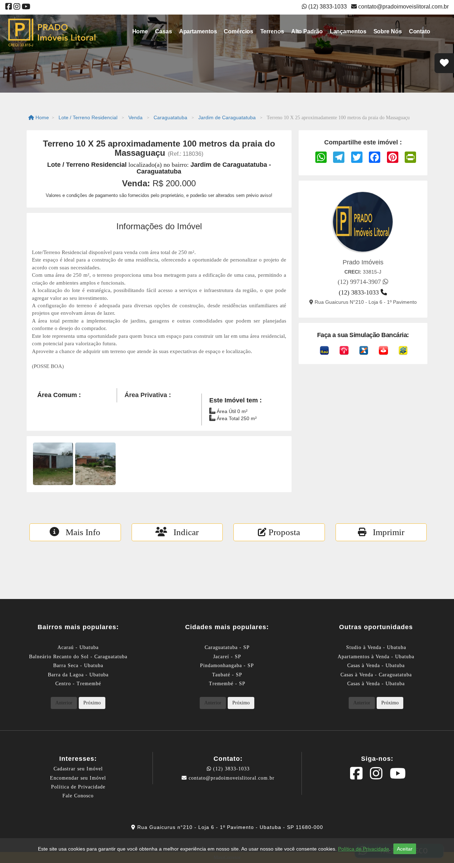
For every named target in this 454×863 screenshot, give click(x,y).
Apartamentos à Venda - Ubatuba (376, 656)
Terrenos (272, 31)
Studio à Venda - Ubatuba (376, 647)
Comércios (238, 31)
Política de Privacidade (78, 787)
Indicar (183, 532)
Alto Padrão (307, 31)
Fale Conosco (78, 795)
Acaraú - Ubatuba (78, 647)
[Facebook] (8, 7)
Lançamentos (348, 31)
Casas (163, 31)
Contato (419, 31)
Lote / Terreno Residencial (88, 117)
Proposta (283, 532)
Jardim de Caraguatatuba (227, 117)
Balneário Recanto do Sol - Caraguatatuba (78, 656)
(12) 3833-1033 (230, 768)
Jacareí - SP (227, 656)
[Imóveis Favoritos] (444, 63)
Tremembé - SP (227, 683)
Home (140, 31)
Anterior (63, 702)
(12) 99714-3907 (360, 281)
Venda (135, 117)
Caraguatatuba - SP (227, 647)
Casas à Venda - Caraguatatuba (376, 674)
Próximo (92, 702)
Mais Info (79, 532)
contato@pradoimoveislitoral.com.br (403, 7)
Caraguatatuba (170, 117)
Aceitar (405, 849)
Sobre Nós (387, 31)
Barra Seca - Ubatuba (78, 665)
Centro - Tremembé (78, 683)
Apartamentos (198, 31)
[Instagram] (16, 7)
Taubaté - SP (227, 674)
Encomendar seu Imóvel (78, 778)
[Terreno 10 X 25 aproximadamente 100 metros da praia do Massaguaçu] (53, 464)
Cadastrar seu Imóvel (78, 768)
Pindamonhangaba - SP (227, 665)
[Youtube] (26, 7)
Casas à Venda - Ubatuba (376, 665)
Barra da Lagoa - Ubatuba (78, 674)
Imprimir (385, 532)
